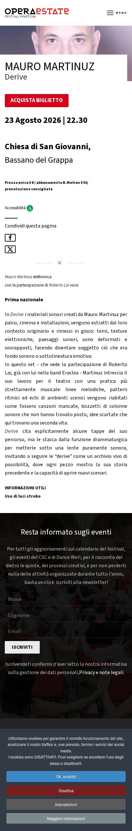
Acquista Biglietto (37, 100)
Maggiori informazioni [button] (66, 818)
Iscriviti (22, 647)
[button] (117, 13)
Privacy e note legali (101, 672)
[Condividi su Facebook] (10, 238)
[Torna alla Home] (37, 13)
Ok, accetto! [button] (66, 776)
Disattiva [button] (66, 790)
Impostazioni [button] (66, 804)
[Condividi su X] (10, 249)
